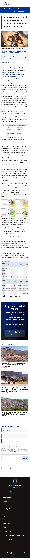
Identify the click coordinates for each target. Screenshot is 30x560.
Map (18, 51)
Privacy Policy (21, 552)
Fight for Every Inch (21, 50)
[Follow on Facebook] (15, 491)
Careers (6, 543)
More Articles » (7, 422)
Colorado (5, 50)
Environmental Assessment (11, 74)
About (5, 527)
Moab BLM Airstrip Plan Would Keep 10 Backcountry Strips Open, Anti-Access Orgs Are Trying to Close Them (15, 389)
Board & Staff (8, 531)
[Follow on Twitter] (19, 491)
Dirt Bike (11, 50)
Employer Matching (9, 509)
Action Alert (14, 48)
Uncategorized (14, 52)
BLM (23, 48)
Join (5, 513)
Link (14, 51)
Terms (14, 451)
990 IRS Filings (8, 539)
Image (10, 51)
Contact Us (7, 517)
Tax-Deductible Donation (15, 333)
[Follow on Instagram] (11, 491)
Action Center (8, 501)
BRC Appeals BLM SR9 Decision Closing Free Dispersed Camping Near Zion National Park (14, 364)
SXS (8, 52)
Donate (6, 505)
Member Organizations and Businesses (14, 535)
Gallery (5, 51)
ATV (20, 48)
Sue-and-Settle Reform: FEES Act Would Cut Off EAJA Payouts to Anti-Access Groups (14, 414)
